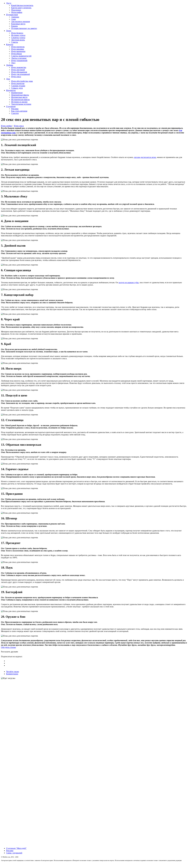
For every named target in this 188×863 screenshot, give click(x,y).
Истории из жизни (19, 102)
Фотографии (16, 12)
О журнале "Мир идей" (16, 848)
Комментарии (12, 674)
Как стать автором (19, 111)
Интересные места (19, 97)
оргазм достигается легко (145, 157)
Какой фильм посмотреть (22, 5)
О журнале (11, 106)
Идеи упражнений (19, 60)
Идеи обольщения (19, 72)
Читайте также (12, 671)
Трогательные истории (21, 104)
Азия (13, 19)
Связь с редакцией (14, 853)
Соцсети (15, 113)
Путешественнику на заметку (24, 28)
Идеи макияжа (17, 49)
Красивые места (18, 24)
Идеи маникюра (18, 51)
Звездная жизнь (18, 40)
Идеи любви (6, 126)
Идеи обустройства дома (22, 81)
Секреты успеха (18, 37)
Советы (14, 42)
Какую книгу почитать (21, 8)
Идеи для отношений (20, 74)
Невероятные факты (20, 95)
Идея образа (16, 54)
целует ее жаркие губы (129, 282)
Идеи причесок (18, 47)
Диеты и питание (18, 58)
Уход (13, 63)
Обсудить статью (8, 647)
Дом (8, 79)
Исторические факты (20, 99)
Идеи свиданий (18, 70)
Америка (15, 17)
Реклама (14, 109)
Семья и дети (17, 88)
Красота (9, 44)
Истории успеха (18, 35)
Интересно (11, 90)
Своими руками (18, 86)
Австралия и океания (20, 21)
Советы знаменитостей (21, 56)
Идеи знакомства (18, 67)
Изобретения (17, 93)
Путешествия (12, 15)
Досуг (8, 3)
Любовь (9, 65)
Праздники (16, 10)
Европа (14, 26)
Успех (8, 31)
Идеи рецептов (17, 83)
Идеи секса (16, 76)
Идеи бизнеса (17, 33)
